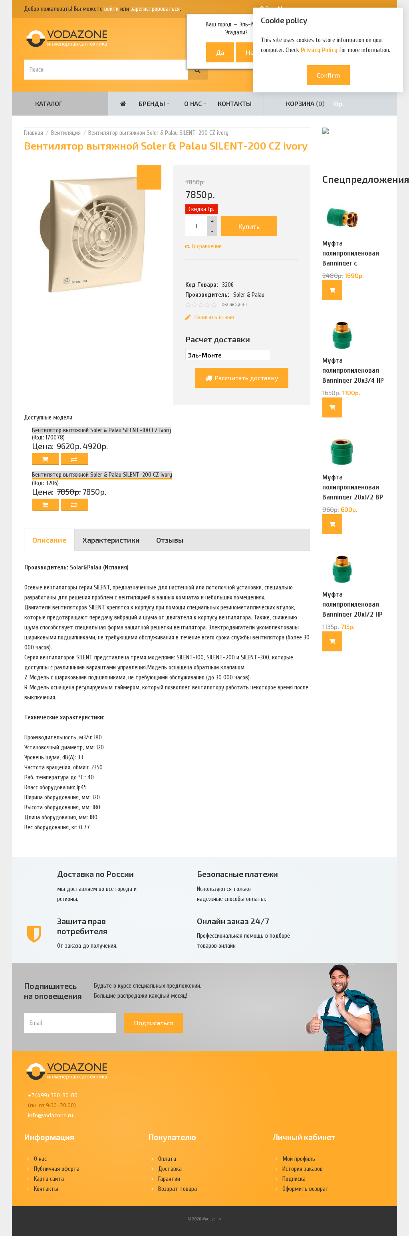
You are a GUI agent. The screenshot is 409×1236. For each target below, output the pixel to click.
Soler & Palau (248, 294)
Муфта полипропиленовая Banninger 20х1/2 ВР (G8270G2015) (352, 492)
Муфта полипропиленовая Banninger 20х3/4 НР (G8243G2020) (353, 375)
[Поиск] (198, 70)
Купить (249, 226)
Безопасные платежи (237, 874)
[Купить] (332, 290)
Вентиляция (66, 132)
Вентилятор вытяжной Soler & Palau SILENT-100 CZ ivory (101, 430)
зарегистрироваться (155, 8)
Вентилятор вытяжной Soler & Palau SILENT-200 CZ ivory (158, 132)
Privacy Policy (319, 50)
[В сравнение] (74, 459)
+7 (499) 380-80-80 (52, 1095)
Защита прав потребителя (82, 926)
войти (111, 8)
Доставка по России (95, 874)
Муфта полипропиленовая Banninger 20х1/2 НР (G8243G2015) (352, 609)
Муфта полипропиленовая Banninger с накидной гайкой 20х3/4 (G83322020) (352, 263)
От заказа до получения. (87, 945)
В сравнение (207, 246)
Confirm (328, 75)
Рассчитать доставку (245, 377)
